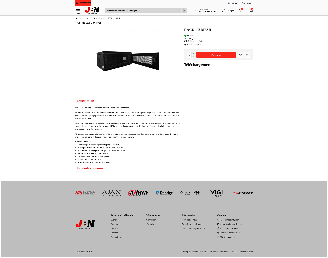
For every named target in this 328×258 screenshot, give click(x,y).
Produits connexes (90, 168)
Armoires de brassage (98, 18)
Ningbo (192, 38)
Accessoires (83, 18)
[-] (193, 56)
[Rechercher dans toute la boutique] (184, 10)
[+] (193, 53)
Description (85, 101)
